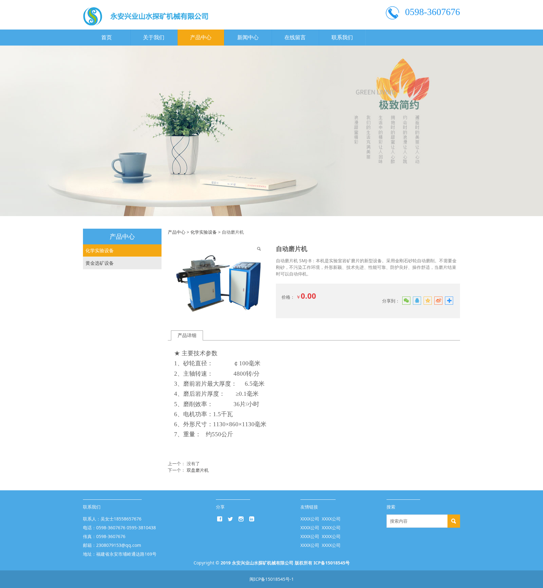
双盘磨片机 (198, 470)
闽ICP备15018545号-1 (272, 579)
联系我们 (342, 38)
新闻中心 (248, 38)
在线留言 (295, 38)
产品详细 (187, 335)
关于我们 (153, 38)
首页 (106, 38)
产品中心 (200, 38)
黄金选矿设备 (99, 263)
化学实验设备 (99, 250)
